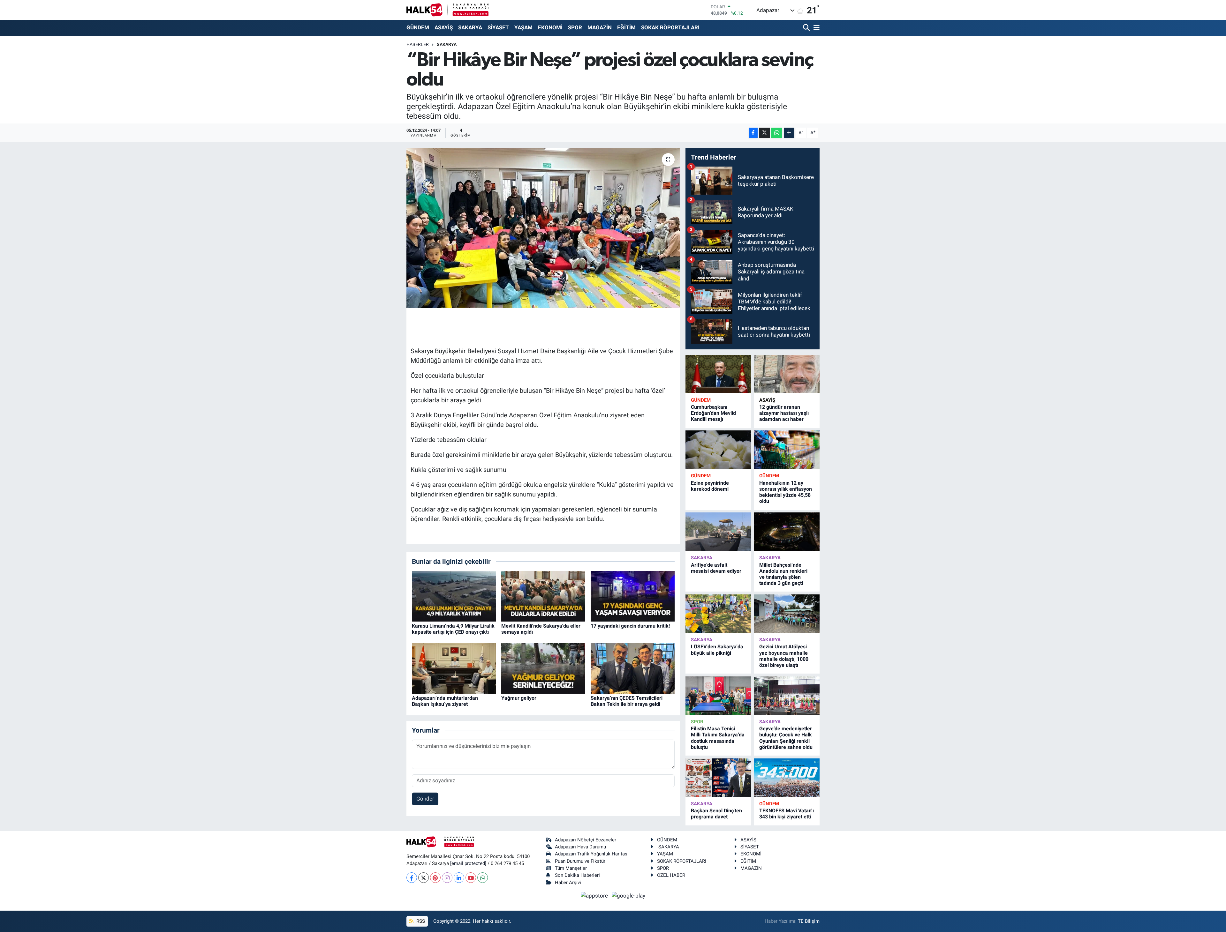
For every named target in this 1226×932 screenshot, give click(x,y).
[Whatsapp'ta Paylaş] (776, 133)
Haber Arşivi (568, 882)
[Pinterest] (435, 877)
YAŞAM (523, 27)
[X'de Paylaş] (764, 133)
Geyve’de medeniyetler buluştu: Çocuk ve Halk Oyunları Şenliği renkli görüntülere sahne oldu (786, 738)
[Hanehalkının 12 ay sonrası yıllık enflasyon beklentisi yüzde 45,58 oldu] (787, 449)
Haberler (417, 44)
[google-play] (628, 895)
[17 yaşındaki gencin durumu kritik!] (633, 596)
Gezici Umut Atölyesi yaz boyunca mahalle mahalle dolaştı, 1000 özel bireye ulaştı (783, 656)
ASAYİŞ (444, 27)
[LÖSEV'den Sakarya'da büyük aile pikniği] (718, 613)
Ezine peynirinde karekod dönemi (710, 486)
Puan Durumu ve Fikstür (580, 861)
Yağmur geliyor (518, 698)
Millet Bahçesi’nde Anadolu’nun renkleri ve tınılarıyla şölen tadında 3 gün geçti (783, 574)
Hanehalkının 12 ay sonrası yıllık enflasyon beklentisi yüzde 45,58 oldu (785, 492)
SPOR (575, 27)
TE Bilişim (809, 921)
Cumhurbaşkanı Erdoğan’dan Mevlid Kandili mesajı (713, 413)
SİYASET (498, 27)
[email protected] (468, 863)
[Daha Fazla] (789, 133)
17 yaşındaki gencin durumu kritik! (630, 626)
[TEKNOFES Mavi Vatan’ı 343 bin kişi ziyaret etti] (787, 777)
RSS (420, 921)
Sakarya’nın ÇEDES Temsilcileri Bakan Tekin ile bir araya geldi (626, 701)
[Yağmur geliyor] (543, 668)
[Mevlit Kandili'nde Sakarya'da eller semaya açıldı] (543, 596)
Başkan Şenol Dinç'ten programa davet (716, 814)
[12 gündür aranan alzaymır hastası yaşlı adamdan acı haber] (787, 374)
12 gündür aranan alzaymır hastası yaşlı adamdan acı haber (784, 413)
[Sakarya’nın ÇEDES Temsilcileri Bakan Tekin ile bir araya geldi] (633, 668)
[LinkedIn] (459, 877)
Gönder (425, 798)
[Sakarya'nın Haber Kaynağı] (447, 9)
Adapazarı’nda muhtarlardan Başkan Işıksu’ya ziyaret (445, 701)
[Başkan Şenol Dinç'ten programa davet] (718, 777)
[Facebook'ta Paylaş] (753, 133)
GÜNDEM (417, 27)
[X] (423, 877)
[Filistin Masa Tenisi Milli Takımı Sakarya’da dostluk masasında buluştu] (718, 695)
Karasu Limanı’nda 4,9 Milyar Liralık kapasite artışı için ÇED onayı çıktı (453, 629)
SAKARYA (470, 27)
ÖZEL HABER (671, 875)
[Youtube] (470, 877)
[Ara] (807, 28)
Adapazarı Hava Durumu (580, 847)
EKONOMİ (550, 27)
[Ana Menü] (815, 28)
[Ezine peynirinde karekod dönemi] (718, 449)
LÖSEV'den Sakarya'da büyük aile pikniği (717, 650)
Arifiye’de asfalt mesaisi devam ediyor (716, 568)
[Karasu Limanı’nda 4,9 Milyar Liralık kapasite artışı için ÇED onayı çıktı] (454, 596)
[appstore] (595, 895)
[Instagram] (447, 877)
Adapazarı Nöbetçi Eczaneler (585, 840)
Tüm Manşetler (571, 868)
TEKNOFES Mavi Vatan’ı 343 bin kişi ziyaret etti (786, 814)
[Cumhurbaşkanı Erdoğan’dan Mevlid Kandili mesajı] (718, 374)
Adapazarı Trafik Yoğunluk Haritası (592, 854)
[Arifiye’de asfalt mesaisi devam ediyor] (718, 531)
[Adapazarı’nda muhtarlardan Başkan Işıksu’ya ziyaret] (454, 668)
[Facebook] (411, 877)
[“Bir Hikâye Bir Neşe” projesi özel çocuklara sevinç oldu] (543, 228)
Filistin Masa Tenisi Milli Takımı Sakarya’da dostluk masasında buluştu (718, 738)
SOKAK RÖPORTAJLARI (670, 27)
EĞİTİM (626, 27)
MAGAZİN (599, 27)
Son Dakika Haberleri (577, 875)
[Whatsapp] (482, 877)
